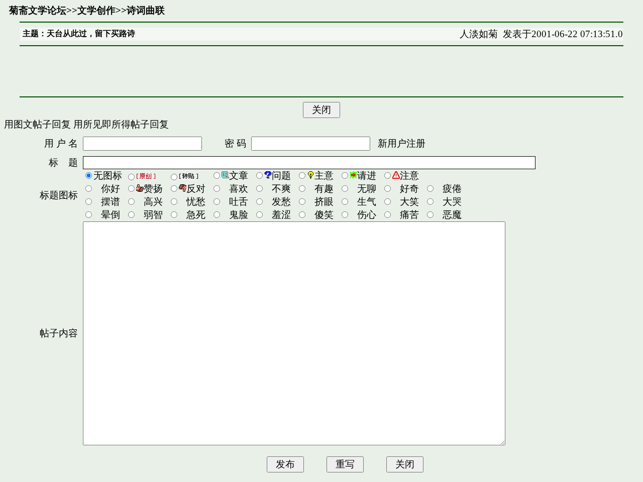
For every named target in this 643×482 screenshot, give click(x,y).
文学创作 (96, 10)
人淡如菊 (479, 34)
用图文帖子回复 (37, 124)
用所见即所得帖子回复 (121, 124)
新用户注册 (401, 143)
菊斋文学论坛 (37, 10)
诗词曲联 (146, 10)
